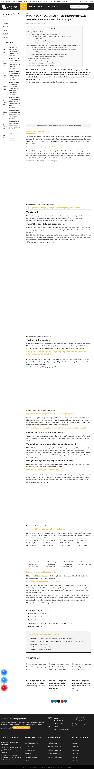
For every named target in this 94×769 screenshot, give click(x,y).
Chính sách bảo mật (54, 743)
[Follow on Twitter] (74, 725)
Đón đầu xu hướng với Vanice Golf (38, 58)
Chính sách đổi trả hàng (55, 757)
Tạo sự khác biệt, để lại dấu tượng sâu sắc (45, 41)
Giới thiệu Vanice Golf (31, 743)
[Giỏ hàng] (92, 7)
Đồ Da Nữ (6, 30)
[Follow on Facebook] (74, 719)
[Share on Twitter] (55, 701)
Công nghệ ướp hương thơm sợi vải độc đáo (43, 65)
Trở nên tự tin (37, 38)
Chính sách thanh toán (54, 746)
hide (57, 28)
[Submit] (86, 6)
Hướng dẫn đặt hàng (31, 757)
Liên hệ (91, 1)
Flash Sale (23, 6)
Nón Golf (5, 37)
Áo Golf (5, 20)
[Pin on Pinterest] (62, 701)
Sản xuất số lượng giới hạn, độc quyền (41, 63)
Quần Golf (6, 23)
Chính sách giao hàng (54, 750)
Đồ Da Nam (6, 27)
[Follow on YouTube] (83, 725)
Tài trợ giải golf (53, 6)
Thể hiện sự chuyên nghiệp (40, 43)
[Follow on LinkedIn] (78, 725)
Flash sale (28, 753)
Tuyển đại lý (83, 1)
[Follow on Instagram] (78, 719)
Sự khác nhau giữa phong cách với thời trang (43, 34)
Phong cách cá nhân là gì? (35, 32)
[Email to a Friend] (58, 701)
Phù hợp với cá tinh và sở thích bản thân (44, 52)
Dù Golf (5, 34)
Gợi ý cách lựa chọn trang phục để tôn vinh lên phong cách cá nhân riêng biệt (52, 49)
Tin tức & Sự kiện (27, 13)
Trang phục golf (35, 6)
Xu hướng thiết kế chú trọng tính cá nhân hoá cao (44, 61)
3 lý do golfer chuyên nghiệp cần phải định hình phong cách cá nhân (50, 36)
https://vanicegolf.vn (40, 613)
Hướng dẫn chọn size (54, 753)
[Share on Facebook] (52, 701)
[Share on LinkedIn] (65, 701)
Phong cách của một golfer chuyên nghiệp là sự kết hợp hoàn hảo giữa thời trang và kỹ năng (54, 45)
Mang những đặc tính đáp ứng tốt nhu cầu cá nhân (47, 56)
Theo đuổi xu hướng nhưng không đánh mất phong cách (49, 54)
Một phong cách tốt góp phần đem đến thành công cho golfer (48, 47)
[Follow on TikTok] (83, 719)
